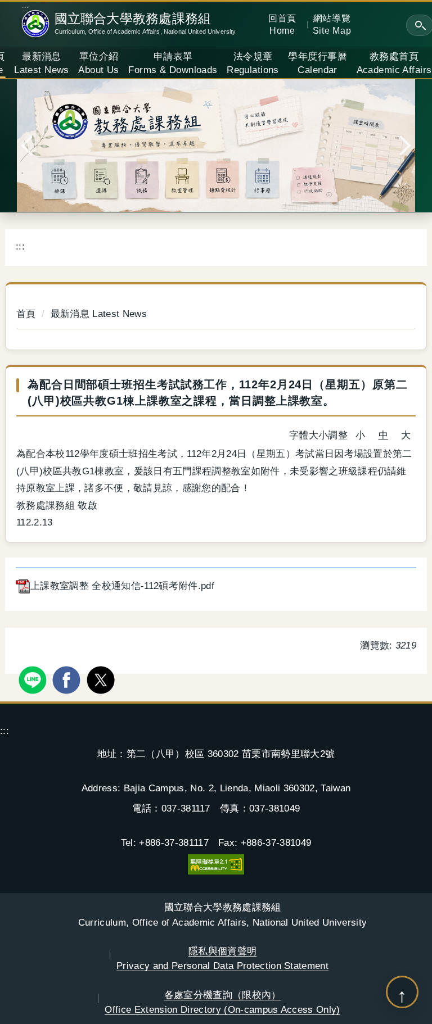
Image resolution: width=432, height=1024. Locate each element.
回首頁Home (282, 24)
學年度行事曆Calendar (317, 63)
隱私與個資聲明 (222, 958)
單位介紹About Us (98, 63)
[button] (31, 146)
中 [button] (383, 435)
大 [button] (406, 435)
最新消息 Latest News (41, 63)
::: (25, 9)
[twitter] (102, 678)
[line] (34, 678)
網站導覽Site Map (332, 24)
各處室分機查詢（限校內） (222, 1002)
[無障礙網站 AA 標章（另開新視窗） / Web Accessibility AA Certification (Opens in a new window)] (216, 864)
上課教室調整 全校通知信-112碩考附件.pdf (122, 586)
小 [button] (360, 435)
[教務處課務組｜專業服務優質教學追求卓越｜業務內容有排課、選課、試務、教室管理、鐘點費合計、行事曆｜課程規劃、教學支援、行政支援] (216, 145)
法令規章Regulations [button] (253, 63)
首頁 (26, 314)
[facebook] (67, 678)
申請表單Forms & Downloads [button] (172, 63)
